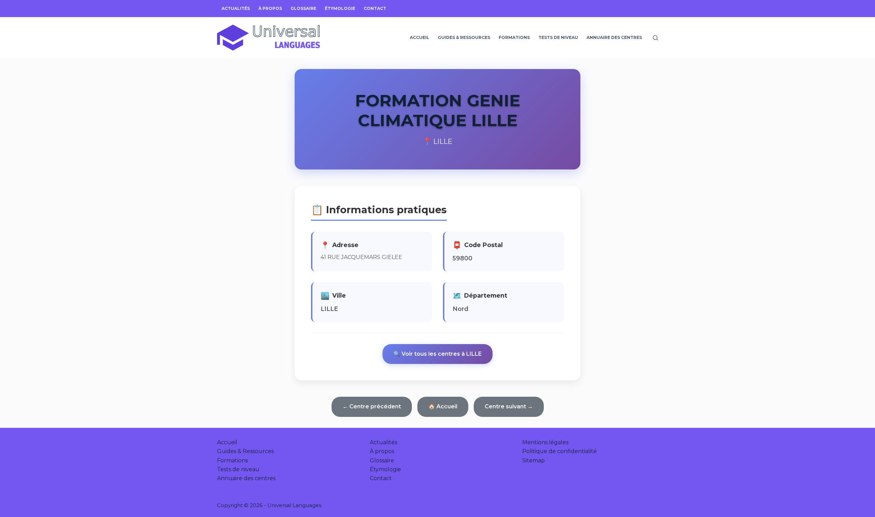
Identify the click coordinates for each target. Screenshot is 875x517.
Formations (514, 37)
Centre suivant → (509, 406)
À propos (270, 8)
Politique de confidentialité (559, 451)
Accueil (419, 37)
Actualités (235, 8)
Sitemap (533, 460)
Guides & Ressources (464, 37)
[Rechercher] (655, 37)
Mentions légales (545, 442)
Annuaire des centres (614, 37)
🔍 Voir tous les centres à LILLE (437, 354)
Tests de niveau (558, 37)
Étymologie (340, 8)
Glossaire (303, 8)
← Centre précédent (371, 406)
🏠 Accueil (442, 406)
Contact (375, 8)
